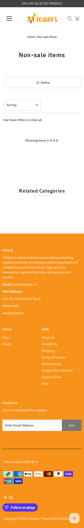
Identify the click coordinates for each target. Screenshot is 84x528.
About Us (48, 337)
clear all (36, 120)
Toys (5, 337)
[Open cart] (77, 18)
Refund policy (51, 364)
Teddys (34, 518)
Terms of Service (53, 357)
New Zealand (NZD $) (20, 462)
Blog (45, 383)
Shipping (48, 351)
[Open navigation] (12, 18)
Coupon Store (51, 377)
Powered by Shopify (55, 518)
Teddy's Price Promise (57, 370)
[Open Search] (70, 18)
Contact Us (49, 344)
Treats (6, 344)
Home (31, 37)
